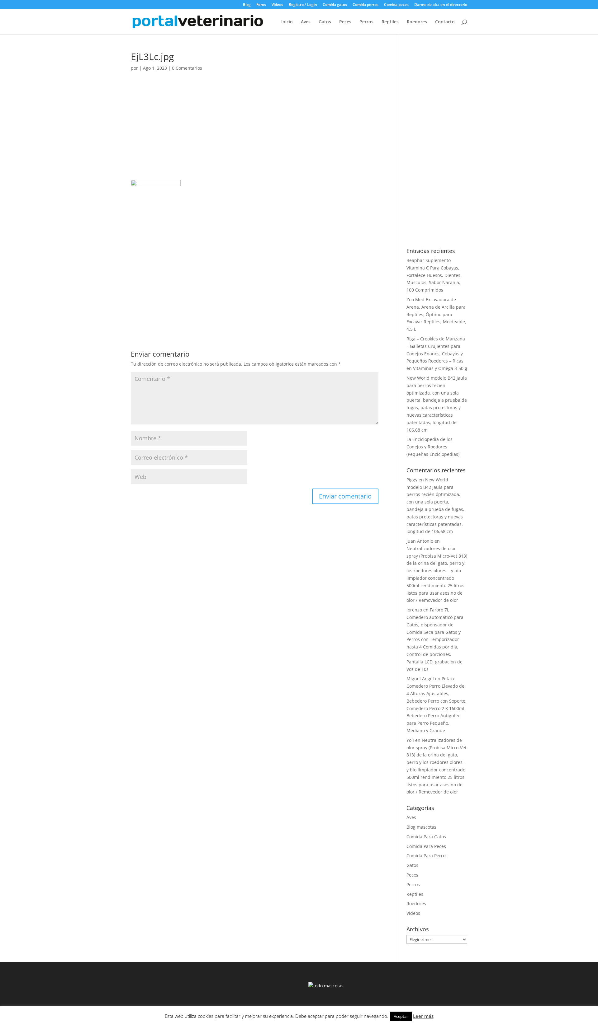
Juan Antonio (419, 541)
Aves (306, 22)
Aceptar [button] (401, 1016)
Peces (345, 22)
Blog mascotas (421, 827)
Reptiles (390, 22)
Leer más (423, 1016)
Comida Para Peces (426, 846)
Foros (261, 5)
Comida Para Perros (427, 856)
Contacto (445, 22)
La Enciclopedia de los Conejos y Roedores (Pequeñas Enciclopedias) (432, 446)
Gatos (325, 22)
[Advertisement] (254, 133)
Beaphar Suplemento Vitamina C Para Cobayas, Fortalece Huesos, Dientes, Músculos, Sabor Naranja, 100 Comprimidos (434, 275)
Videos (277, 5)
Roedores (417, 22)
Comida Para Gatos (426, 837)
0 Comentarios (187, 68)
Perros (366, 22)
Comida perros (365, 5)
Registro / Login (303, 5)
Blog (247, 5)
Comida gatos (335, 5)
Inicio (287, 22)
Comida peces (396, 5)
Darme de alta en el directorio (440, 5)
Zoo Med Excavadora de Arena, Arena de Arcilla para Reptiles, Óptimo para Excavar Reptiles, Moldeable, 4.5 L (436, 314)
